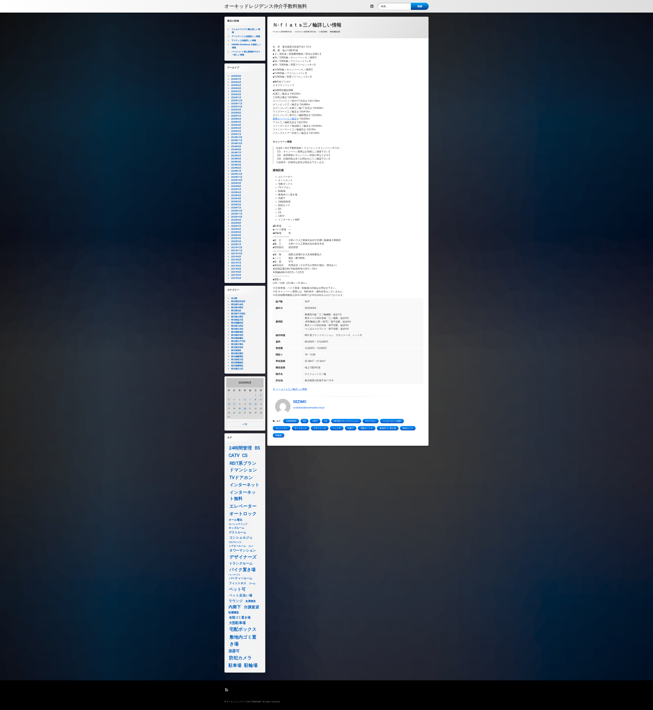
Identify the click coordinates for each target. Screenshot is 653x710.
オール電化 (235, 519)
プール (252, 583)
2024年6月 (236, 155)
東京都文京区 (237, 329)
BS (304, 421)
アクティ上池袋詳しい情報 (244, 40)
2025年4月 (236, 125)
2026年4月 (236, 88)
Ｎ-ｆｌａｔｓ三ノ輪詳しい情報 (290, 389)
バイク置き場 (242, 569)
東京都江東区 (237, 344)
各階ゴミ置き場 (239, 617)
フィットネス (237, 583)
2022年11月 (236, 214)
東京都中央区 (237, 304)
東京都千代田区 (238, 313)
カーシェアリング (238, 524)
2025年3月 (236, 128)
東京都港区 (236, 350)
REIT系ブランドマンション (346, 421)
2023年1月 (236, 207)
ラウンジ (236, 601)
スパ (250, 546)
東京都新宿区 (237, 332)
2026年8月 (236, 76)
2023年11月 (236, 177)
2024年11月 (236, 140)
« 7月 (244, 424)
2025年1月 (236, 134)
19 (240, 409)
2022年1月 (236, 244)
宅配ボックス (367, 428)
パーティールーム (241, 578)
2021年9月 (236, 256)
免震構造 (250, 601)
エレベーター (281, 428)
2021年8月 (236, 259)
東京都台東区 (237, 316)
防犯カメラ (408, 428)
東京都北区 (236, 310)
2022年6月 (236, 229)
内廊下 (351, 428)
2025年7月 (236, 116)
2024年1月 (236, 171)
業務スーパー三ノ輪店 (285, 118)
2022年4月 (236, 235)
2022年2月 (236, 241)
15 (256, 404)
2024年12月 (236, 137)
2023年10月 (236, 180)
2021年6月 (236, 266)
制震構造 (233, 612)
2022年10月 (236, 217)
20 (245, 409)
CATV (315, 421)
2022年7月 (236, 226)
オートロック (301, 428)
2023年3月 (236, 201)
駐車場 (235, 665)
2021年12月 (236, 247)
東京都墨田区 (237, 323)
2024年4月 (236, 162)
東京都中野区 (237, 307)
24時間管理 (291, 421)
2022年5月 (236, 232)
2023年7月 (236, 189)
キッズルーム (236, 527)
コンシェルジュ (241, 538)
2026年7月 (236, 79)
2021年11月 (236, 250)
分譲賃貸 (251, 607)
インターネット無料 (392, 421)
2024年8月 (236, 149)
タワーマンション (242, 551)
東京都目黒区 (237, 353)
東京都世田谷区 (238, 301)
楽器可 (234, 651)
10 (229, 404)
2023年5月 (236, 195)
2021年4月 (236, 272)
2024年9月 (236, 146)
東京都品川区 (237, 320)
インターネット (244, 484)
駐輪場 (278, 435)
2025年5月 (236, 122)
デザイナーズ (320, 428)
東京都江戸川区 (238, 341)
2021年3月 (236, 275)
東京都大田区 (237, 326)
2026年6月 (236, 82)
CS (325, 421)
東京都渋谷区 (237, 347)
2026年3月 (236, 91)
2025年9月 (236, 109)
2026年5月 (236, 85)
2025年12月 (236, 100)
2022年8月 (236, 223)
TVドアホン (370, 421)
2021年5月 (236, 269)
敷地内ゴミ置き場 (388, 428)
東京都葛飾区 (237, 362)
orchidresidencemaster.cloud (308, 407)
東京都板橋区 (237, 338)
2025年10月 (236, 106)
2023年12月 (236, 174)
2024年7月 (236, 152)
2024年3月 (236, 165)
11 (234, 404)
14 (250, 404)
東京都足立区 (237, 368)
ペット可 (337, 428)
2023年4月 (236, 198)
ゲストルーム (237, 532)
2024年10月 (236, 143)
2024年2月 (236, 168)
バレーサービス (234, 575)
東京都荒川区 (335, 32)
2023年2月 (236, 204)
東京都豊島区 (237, 365)
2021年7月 (236, 263)
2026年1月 (236, 97)
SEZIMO (324, 32)
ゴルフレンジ (235, 542)
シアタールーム (237, 546)
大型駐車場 (237, 623)
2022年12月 (236, 211)
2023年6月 (236, 192)
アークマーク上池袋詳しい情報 (246, 36)
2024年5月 (236, 158)
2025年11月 (236, 103)
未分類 (234, 298)
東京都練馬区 (237, 356)
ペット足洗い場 (240, 595)
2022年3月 (236, 238)
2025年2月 (236, 131)
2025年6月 (236, 119)
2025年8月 (236, 113)
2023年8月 (236, 186)
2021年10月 (236, 253)
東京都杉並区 (237, 335)
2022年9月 (236, 220)
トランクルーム (241, 563)
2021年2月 (236, 278)
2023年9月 (236, 183)
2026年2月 (236, 94)
